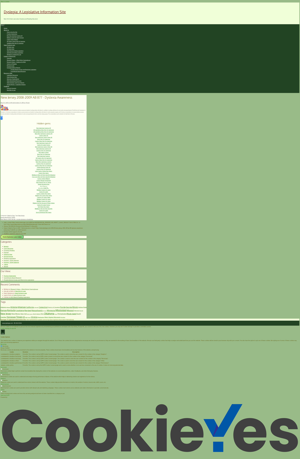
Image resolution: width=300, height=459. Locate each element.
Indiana (80, 307)
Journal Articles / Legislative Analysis (16, 84)
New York (24, 314)
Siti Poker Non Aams (43, 207)
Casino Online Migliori (12, 39)
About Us (6, 30)
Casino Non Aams (44, 173)
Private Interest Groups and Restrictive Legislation (19, 280)
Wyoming (63, 317)
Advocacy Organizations (13, 79)
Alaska (8, 307)
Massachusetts (37, 310)
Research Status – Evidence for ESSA (16, 62)
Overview (9, 58)
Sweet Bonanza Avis (43, 184)
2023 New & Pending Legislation (20, 297)
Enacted (6, 252)
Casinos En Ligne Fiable (43, 197)
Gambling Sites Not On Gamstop (15, 43)
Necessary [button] (3, 344)
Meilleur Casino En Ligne (43, 190)
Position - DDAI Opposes (11, 260)
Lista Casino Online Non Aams (43, 171)
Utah (26, 317)
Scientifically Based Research (12, 278)
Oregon (55, 314)
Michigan (45, 310)
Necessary (5, 346)
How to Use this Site (12, 32)
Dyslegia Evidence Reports (13, 67)
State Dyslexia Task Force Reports (15, 82)
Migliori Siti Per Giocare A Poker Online (44, 203)
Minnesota (51, 310)
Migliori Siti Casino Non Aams (43, 195)
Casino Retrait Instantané (43, 180)
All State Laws (10, 47)
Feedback (6, 86)
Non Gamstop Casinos (43, 156)
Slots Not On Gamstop (43, 139)
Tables (6, 264)
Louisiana (20, 310)
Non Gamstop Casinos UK (43, 128)
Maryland (27, 310)
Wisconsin (57, 317)
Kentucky (11, 310)
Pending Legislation (10, 258)
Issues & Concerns (11, 88)
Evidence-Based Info (9, 56)
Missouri (70, 310)
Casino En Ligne (43, 192)
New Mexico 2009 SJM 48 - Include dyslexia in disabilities (17, 219)
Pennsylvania (62, 314)
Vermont (29, 317)
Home (5, 28)
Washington (41, 317)
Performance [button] (4, 373)
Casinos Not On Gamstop (43, 150)
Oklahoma (49, 313)
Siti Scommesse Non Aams (43, 212)
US (23, 317)
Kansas (4, 310)
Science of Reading (12, 64)
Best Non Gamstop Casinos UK (14, 35)
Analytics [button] (3, 378)
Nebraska (76, 310)
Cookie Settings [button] (5, 328)
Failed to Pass (11, 215)
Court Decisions (8, 248)
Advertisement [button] (5, 384)
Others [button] (3, 389)
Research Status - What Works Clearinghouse (24, 289)
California (30, 307)
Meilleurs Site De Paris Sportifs (43, 208)
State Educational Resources (14, 80)
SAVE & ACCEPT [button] (5, 395)
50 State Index (10, 49)
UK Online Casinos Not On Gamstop (16, 41)
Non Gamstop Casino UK (44, 143)
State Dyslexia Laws (9, 45)
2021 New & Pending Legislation (15, 52)
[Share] (44, 119)
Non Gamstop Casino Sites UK (43, 137)
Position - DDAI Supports (11, 262)
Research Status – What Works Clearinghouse (18, 60)
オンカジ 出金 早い (43, 188)
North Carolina (30, 314)
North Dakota (36, 314)
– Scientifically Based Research (18, 71)
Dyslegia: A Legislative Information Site (35, 12)
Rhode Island (71, 314)
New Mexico (16, 314)
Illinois (75, 307)
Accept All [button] (13, 328)
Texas (19, 316)
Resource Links (8, 73)
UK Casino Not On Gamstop (43, 158)
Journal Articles (8, 256)
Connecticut (43, 307)
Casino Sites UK (43, 135)
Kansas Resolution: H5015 (8, 217)
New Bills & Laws (11, 90)
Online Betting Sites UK (43, 167)
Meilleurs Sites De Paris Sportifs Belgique (43, 175)
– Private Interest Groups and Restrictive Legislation (23, 69)
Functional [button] (4, 367)
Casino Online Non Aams (44, 193)
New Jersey (21, 215)
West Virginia (48, 317)
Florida (63, 307)
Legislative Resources (12, 75)
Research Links (10, 65)
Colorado (36, 307)
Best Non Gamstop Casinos (43, 162)
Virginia (34, 317)
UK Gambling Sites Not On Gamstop (43, 130)
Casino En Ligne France (43, 145)
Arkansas (22, 307)
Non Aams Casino (44, 152)
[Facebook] (44, 117)
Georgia (69, 307)
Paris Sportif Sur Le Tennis (43, 182)
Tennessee (11, 317)
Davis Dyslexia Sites (12, 77)
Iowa (85, 307)
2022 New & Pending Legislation (15, 50)
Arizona (13, 307)
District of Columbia (54, 307)
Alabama (3, 307)
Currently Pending (9, 250)
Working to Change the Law (14, 54)
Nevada (81, 310)
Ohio (42, 314)
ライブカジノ (43, 186)
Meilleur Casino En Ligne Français (15, 37)
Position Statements (12, 34)
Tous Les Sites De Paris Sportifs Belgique (43, 177)
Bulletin (6, 246)
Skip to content (5, 1)
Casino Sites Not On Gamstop (43, 141)
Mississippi (61, 310)
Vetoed (6, 266)
